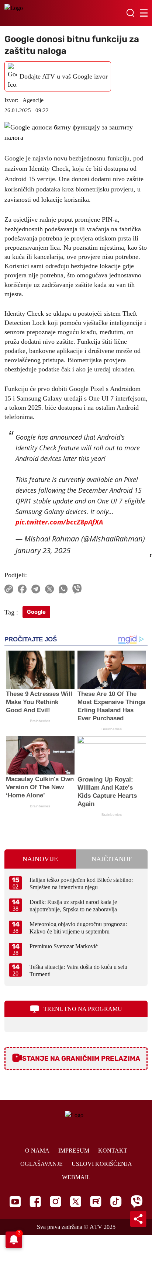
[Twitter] (75, 1201)
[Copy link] (8, 589)
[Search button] (130, 13)
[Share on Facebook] (22, 589)
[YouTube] (15, 1201)
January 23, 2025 (42, 550)
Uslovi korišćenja (102, 1164)
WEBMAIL (76, 1177)
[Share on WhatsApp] (63, 589)
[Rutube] (95, 1201)
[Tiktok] (116, 1201)
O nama (37, 1150)
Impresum (73, 1150)
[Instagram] (55, 1201)
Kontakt (112, 1150)
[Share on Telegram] (36, 589)
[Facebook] (35, 1201)
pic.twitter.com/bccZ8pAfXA (59, 521)
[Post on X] (49, 589)
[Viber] (136, 1201)
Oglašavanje (41, 1164)
